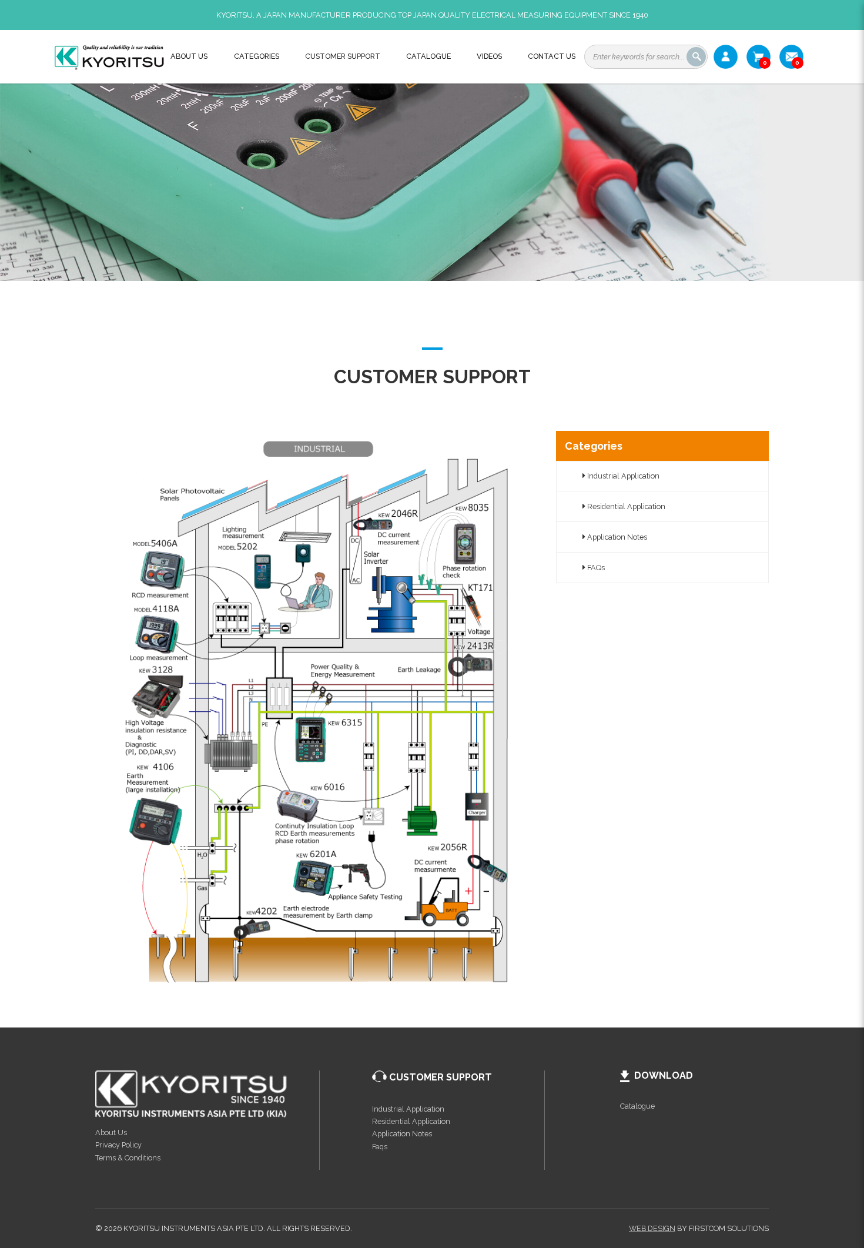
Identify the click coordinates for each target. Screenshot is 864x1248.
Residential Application (625, 506)
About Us (111, 1132)
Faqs (379, 1146)
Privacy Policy (118, 1144)
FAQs (595, 567)
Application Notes (616, 537)
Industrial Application (622, 475)
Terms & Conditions (127, 1157)
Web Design (652, 1228)
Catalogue (637, 1106)
